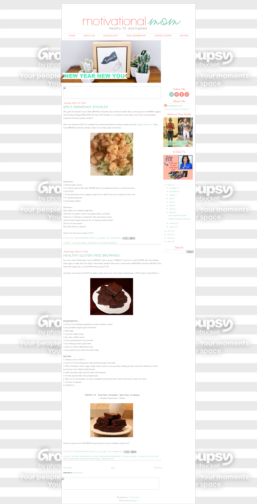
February (172, 223)
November (173, 191)
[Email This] (123, 238)
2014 (169, 241)
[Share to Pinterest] (134, 238)
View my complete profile (176, 109)
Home (72, 36)
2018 (169, 185)
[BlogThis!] (126, 238)
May (171, 205)
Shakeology (110, 36)
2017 (169, 231)
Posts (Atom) (77, 473)
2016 (169, 235)
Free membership (136, 36)
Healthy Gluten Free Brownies (91, 255)
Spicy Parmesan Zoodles (85, 107)
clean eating (79, 243)
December (173, 188)
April (171, 209)
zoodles (92, 243)
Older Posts (158, 468)
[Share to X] (128, 238)
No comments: (114, 238)
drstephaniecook (174, 106)
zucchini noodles (107, 243)
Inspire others (163, 36)
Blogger (133, 500)
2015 (169, 238)
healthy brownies (90, 459)
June (171, 202)
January (172, 227)
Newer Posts (67, 468)
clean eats (143, 456)
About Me (89, 36)
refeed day (108, 459)
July (171, 198)
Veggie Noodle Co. (145, 124)
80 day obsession (81, 456)
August (172, 195)
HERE (90, 233)
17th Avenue (133, 497)
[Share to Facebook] (131, 238)
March (171, 212)
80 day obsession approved (106, 456)
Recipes (184, 36)
